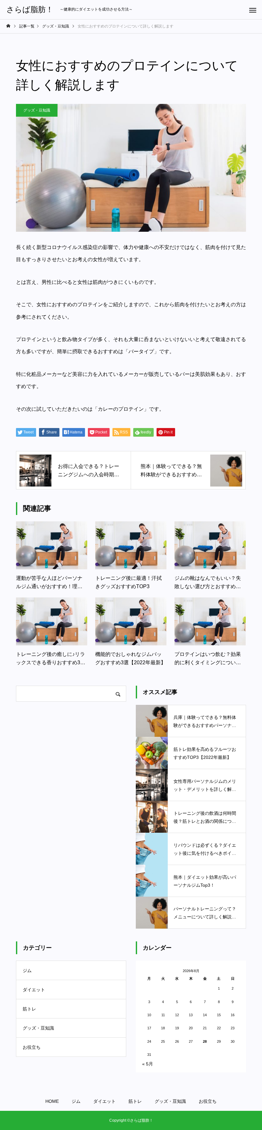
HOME (52, 1101)
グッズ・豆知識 (36, 110)
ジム (27, 970)
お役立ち (32, 1047)
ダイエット (34, 989)
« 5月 (147, 1063)
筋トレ (29, 1008)
